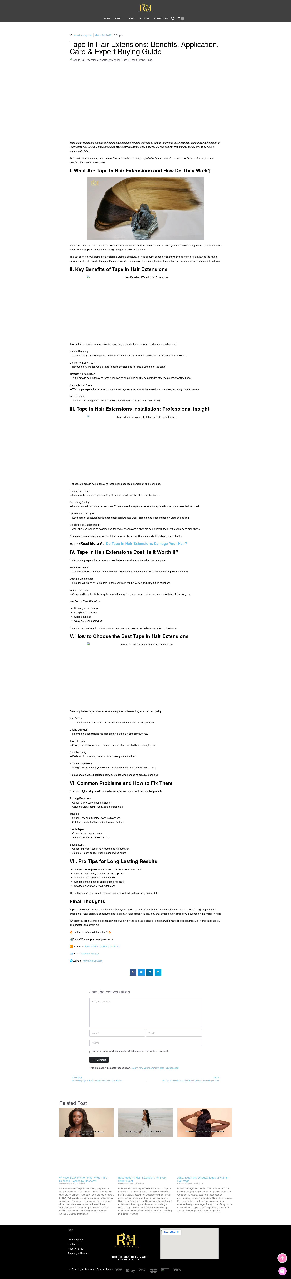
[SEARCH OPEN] (172, 18)
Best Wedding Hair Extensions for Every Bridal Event (142, 1179)
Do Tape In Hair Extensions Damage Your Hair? (146, 543)
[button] (133, 972)
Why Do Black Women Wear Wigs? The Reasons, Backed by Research (83, 1179)
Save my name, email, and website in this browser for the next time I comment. (131, 1050)
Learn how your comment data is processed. (155, 1067)
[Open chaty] (282, 1271)
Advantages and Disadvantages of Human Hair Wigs (202, 1179)
